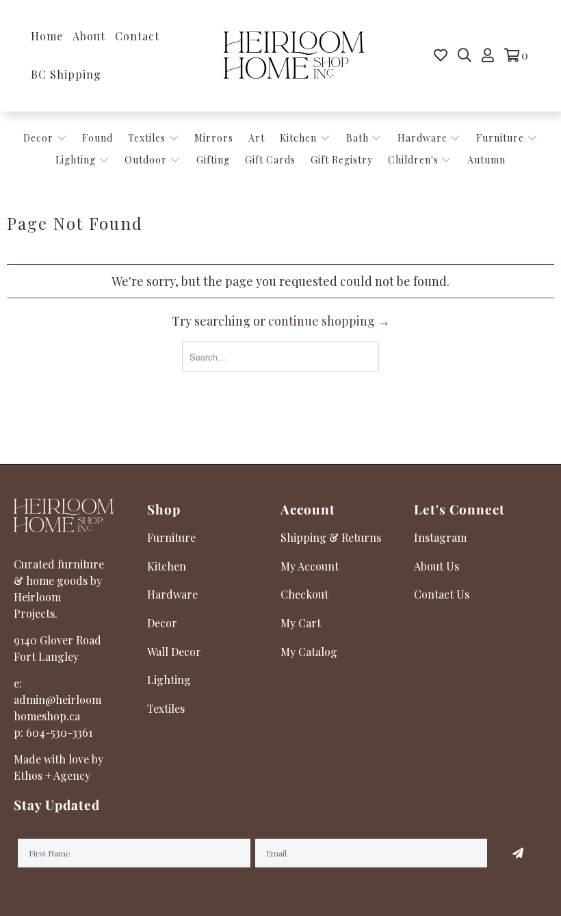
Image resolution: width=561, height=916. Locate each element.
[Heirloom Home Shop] (294, 55)
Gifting (213, 159)
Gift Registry (342, 159)
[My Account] (488, 55)
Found (97, 137)
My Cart (300, 623)
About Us (436, 566)
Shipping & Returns (330, 537)
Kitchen (298, 137)
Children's (414, 159)
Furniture (500, 137)
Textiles (148, 137)
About (89, 36)
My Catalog (308, 651)
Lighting (77, 159)
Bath (358, 137)
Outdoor (147, 159)
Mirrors (213, 137)
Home (47, 36)
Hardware (423, 137)
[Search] (464, 55)
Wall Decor (174, 651)
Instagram (440, 537)
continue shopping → (329, 321)
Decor (39, 137)
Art (256, 137)
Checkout (304, 594)
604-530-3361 (59, 732)
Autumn (486, 159)
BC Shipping (66, 74)
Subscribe (517, 853)
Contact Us (441, 594)
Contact (137, 36)
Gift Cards (270, 159)
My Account (309, 566)
